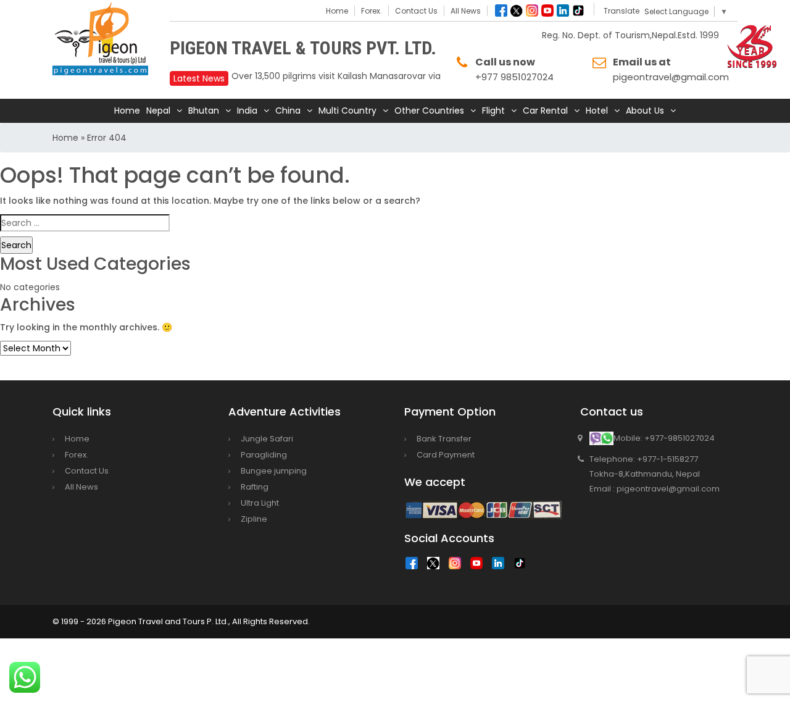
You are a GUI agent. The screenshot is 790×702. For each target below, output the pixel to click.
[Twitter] (516, 10)
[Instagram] (532, 10)
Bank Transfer (444, 439)
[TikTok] (523, 566)
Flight (493, 110)
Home (337, 11)
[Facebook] (501, 10)
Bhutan (203, 110)
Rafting (254, 487)
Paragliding (264, 455)
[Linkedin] (563, 10)
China (288, 110)
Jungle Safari (267, 439)
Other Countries (429, 110)
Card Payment (446, 455)
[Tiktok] (578, 10)
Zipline (254, 519)
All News (466, 11)
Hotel (597, 110)
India (247, 110)
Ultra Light (260, 503)
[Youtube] (547, 10)
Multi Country (347, 110)
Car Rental (545, 110)
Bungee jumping (274, 471)
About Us (645, 110)
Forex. (371, 11)
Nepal (158, 110)
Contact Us (416, 11)
